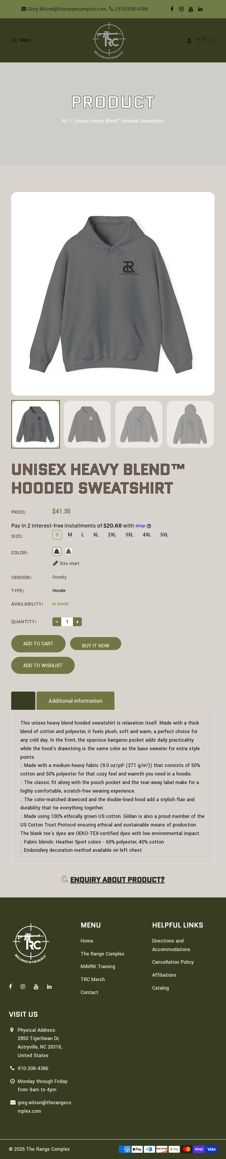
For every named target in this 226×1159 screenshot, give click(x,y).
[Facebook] (171, 9)
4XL (147, 534)
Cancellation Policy (173, 962)
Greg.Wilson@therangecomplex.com (66, 9)
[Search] (212, 40)
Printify (59, 577)
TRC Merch (93, 979)
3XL (129, 534)
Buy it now (95, 645)
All (64, 121)
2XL (112, 534)
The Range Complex (102, 953)
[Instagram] (181, 9)
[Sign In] (189, 40)
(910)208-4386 (130, 9)
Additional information (75, 701)
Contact (89, 992)
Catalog (160, 988)
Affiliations (164, 975)
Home (87, 941)
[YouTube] (190, 9)
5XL (164, 534)
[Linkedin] (200, 9)
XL (96, 534)
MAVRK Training (98, 966)
